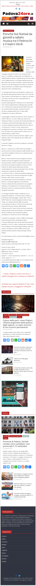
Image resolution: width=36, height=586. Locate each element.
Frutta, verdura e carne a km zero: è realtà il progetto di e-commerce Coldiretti (18, 275)
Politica (19, 317)
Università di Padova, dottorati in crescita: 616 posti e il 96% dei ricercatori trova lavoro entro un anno (23, 349)
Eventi (3, 547)
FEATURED (13, 317)
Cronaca (4, 536)
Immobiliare (5, 556)
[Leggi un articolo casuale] (32, 23)
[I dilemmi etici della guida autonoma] (7, 358)
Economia (4, 542)
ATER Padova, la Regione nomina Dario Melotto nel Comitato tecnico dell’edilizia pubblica (23, 475)
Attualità (6, 315)
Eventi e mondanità (8, 31)
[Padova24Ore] (4, 24)
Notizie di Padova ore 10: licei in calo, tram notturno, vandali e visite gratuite (23, 485)
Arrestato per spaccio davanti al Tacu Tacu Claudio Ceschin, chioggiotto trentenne (18, 285)
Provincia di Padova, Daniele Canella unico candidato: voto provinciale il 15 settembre (16, 443)
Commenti (12, 315)
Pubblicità (4, 550)
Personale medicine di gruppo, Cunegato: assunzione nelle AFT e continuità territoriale (23, 495)
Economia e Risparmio (22, 315)
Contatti (4, 561)
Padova (4, 553)
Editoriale (6, 317)
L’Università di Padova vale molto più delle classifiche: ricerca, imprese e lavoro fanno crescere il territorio (23, 370)
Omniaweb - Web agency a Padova (22, 580)
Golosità (4, 558)
